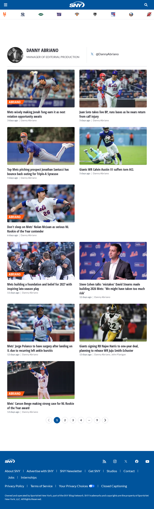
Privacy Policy (14, 486)
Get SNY (94, 471)
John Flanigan (118, 354)
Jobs (11, 477)
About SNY (12, 471)
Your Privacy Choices (73, 486)
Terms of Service (41, 486)
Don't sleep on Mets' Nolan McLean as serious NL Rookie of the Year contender (38, 229)
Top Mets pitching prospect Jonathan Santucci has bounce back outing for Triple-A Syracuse (38, 171)
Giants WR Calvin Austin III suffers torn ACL (106, 169)
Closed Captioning (114, 486)
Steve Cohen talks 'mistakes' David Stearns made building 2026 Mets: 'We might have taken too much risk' (112, 288)
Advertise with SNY (40, 471)
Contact (129, 471)
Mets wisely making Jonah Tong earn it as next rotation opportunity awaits (36, 114)
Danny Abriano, (102, 354)
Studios (112, 471)
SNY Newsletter (71, 471)
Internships (29, 477)
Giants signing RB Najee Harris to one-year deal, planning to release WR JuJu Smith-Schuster (109, 348)
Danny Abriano (29, 120)
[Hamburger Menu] (5, 4)
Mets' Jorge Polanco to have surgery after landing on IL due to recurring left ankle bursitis (39, 348)
